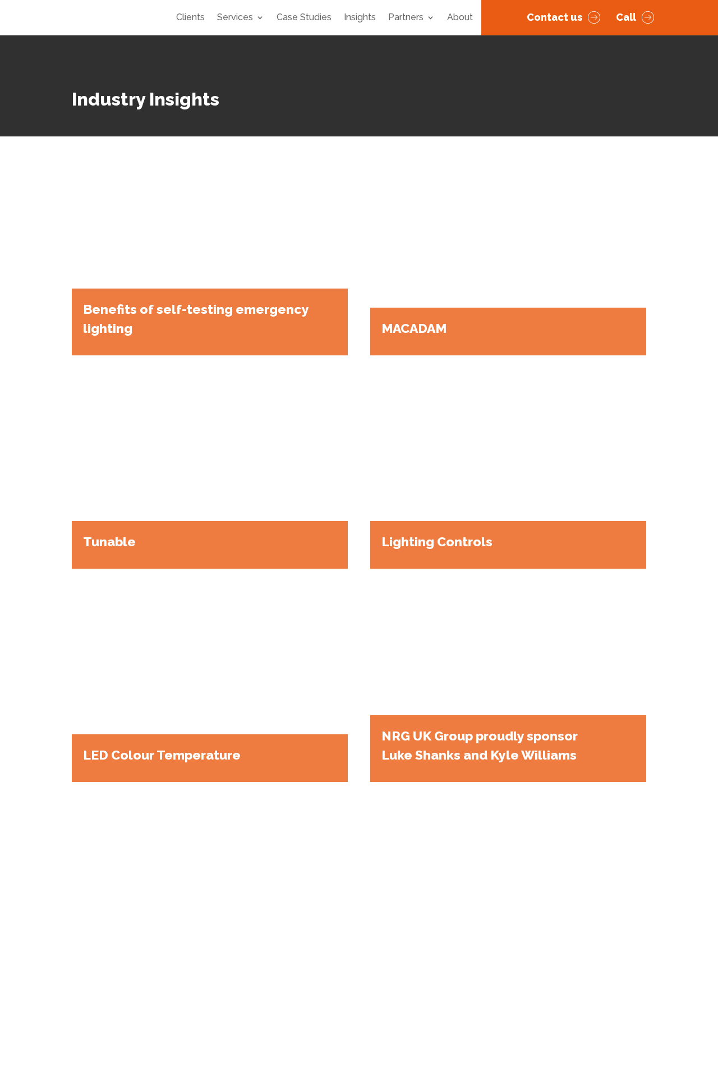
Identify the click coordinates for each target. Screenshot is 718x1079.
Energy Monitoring (415, 888)
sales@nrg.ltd (559, 954)
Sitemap (191, 1042)
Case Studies (304, 17)
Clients (190, 17)
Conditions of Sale (110, 996)
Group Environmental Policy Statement (302, 1027)
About (460, 17)
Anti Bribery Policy (193, 996)
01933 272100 (560, 968)
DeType (613, 1028)
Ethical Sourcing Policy (170, 1012)
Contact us (554, 17)
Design (201, 872)
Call (626, 17)
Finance (203, 919)
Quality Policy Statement (276, 1012)
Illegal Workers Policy (168, 1027)
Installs (391, 935)
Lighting (394, 872)
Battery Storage (410, 950)
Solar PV (395, 903)
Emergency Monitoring (424, 966)
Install (199, 903)
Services (235, 17)
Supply (201, 888)
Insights (360, 17)
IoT (383, 919)
